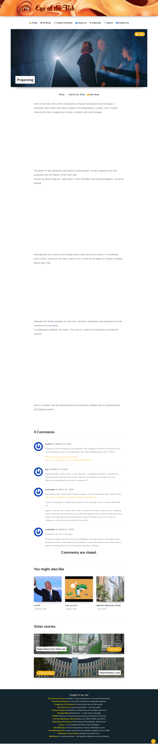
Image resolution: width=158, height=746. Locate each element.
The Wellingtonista (56, 730)
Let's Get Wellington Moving (65, 719)
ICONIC (55, 716)
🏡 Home (33, 23)
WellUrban (53, 736)
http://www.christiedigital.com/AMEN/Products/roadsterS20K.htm (71, 497)
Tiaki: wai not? (71, 605)
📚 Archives (45, 23)
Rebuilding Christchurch (63, 722)
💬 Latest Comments (63, 23)
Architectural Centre (56, 698)
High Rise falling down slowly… (109, 605)
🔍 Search (108, 23)
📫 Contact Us (122, 23)
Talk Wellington (59, 728)
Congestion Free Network (65, 704)
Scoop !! (62, 725)
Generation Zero (64, 707)
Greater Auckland (59, 710)
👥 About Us (81, 23)
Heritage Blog (63, 713)
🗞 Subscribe (95, 23)
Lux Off (37, 605)
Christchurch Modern (61, 701)
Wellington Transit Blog (68, 733)
